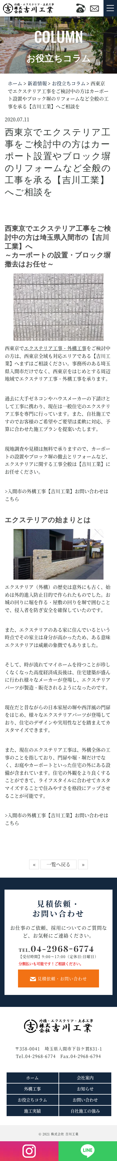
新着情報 (36, 83)
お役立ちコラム (68, 83)
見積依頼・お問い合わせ (61, 978)
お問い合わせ (85, 1100)
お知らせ (85, 1089)
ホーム (15, 83)
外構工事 (32, 1089)
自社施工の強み (85, 1111)
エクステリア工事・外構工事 (55, 348)
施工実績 (32, 1111)
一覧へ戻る (58, 864)
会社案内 (85, 1078)
